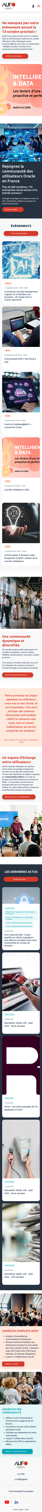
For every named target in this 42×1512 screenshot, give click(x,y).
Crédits (27, 1509)
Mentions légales (18, 1509)
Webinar (8, 283)
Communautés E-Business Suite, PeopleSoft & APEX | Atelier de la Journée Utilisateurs (20, 558)
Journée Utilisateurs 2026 (16, 489)
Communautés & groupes (21, 1491)
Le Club (21, 1474)
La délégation (21, 1479)
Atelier (7, 350)
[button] (34, 158)
